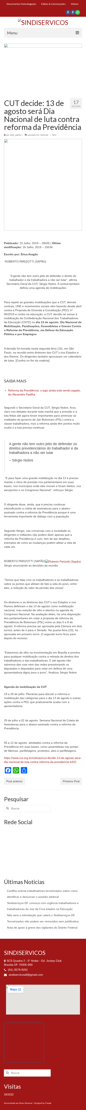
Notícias (44, 135)
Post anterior (14, 781)
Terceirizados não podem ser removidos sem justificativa (43, 921)
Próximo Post (71, 781)
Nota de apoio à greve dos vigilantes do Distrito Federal (42, 927)
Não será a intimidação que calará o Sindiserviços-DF (41, 915)
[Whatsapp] (77, 12)
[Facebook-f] (68, 12)
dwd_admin (15, 135)
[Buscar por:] (27, 808)
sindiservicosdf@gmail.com (25, 974)
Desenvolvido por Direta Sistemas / (19, 1103)
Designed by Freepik (42, 1103)
